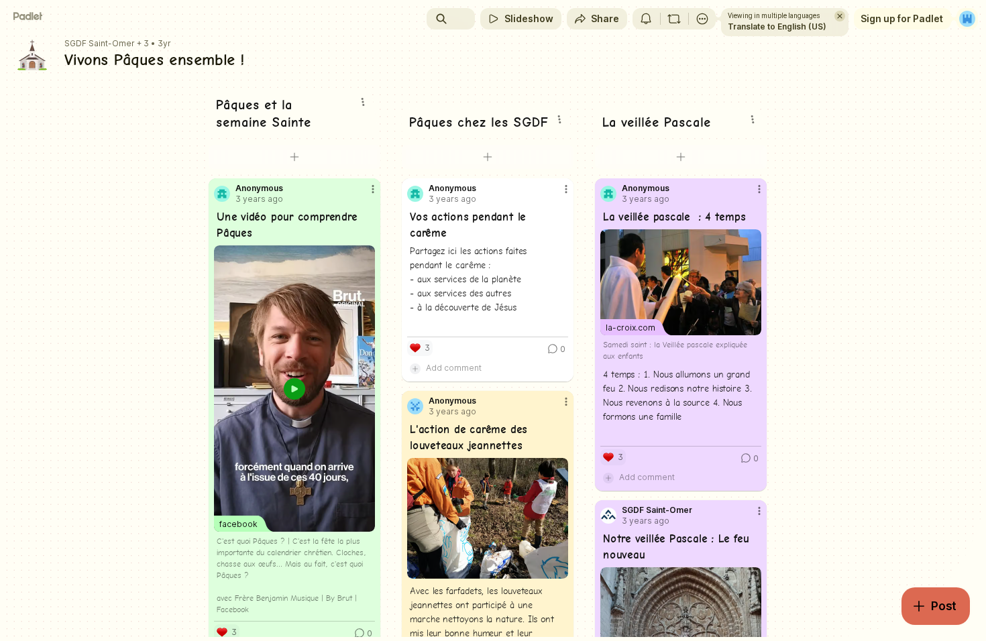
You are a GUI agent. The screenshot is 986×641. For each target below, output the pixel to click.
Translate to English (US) (777, 26)
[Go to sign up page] (967, 19)
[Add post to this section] (294, 157)
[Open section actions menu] (362, 102)
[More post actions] (373, 189)
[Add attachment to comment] (415, 368)
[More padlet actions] (702, 19)
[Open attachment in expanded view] (487, 518)
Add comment (454, 368)
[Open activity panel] (646, 19)
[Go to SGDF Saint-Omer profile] (608, 516)
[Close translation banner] (839, 16)
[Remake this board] (674, 19)
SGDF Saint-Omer (99, 43)
